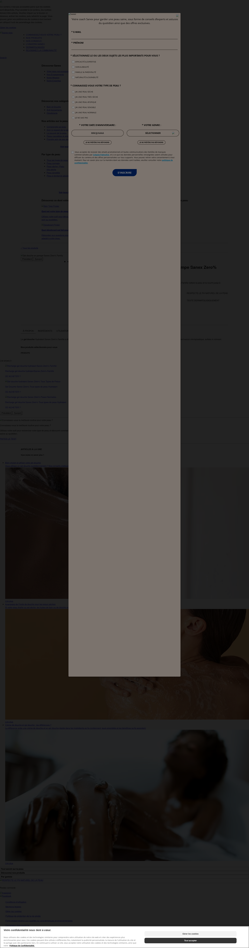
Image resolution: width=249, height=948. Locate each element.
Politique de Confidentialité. (22, 945)
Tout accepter (190, 940)
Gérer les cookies (190, 934)
